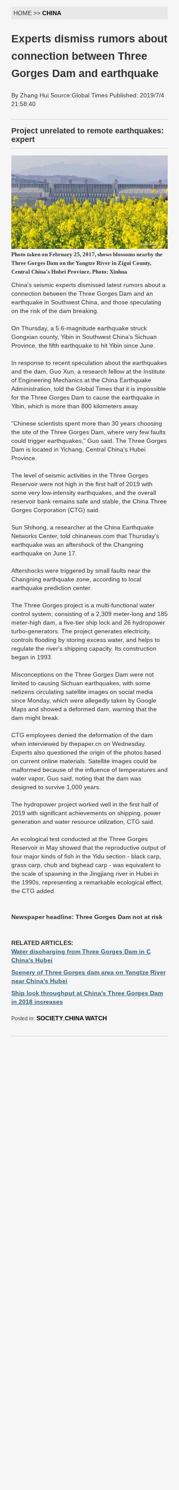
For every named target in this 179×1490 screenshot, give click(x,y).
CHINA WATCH (86, 1018)
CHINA (51, 13)
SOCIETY (49, 1018)
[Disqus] (89, 1151)
